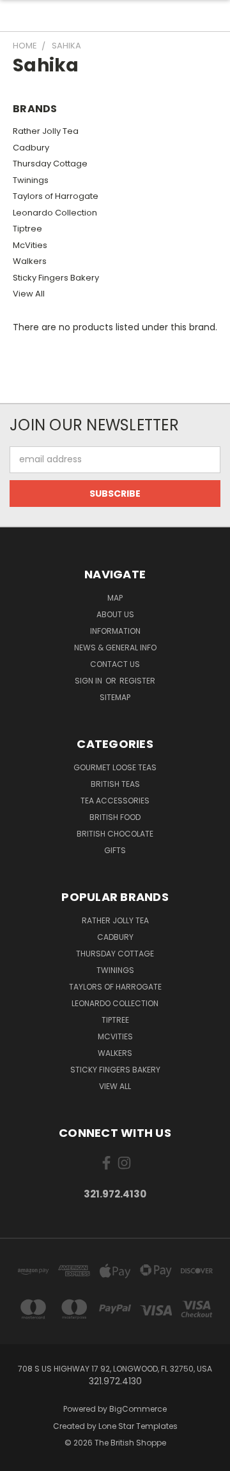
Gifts (115, 850)
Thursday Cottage (50, 163)
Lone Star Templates (138, 1426)
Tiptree (27, 229)
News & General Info (115, 647)
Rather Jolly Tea (46, 131)
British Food (115, 817)
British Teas (115, 784)
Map (115, 597)
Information (115, 631)
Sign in (89, 680)
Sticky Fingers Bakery (56, 278)
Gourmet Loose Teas (115, 767)
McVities (30, 245)
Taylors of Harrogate (55, 196)
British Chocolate (115, 833)
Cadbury (31, 148)
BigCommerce (138, 1408)
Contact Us (115, 664)
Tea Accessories (115, 800)
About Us (115, 614)
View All (29, 294)
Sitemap (115, 697)
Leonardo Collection (55, 213)
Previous (20, 1458)
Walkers (30, 261)
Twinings (31, 180)
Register (137, 680)
